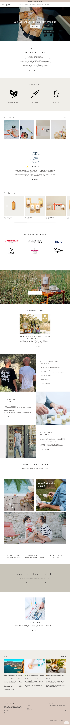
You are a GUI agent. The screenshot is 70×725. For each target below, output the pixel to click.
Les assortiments (59, 130)
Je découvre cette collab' (35, 346)
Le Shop (28, 705)
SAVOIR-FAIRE (32, 4)
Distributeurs (29, 709)
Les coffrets (42, 130)
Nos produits (8, 416)
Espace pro (29, 710)
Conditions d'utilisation (53, 720)
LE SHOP (21, 4)
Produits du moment (11, 193)
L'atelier (28, 708)
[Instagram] (4, 712)
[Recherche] (65, 5)
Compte (61, 4)
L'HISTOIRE (26, 4)
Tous (65, 117)
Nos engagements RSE (62, 720)
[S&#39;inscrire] (45, 582)
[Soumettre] (65, 710)
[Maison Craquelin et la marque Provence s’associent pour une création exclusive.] (35, 324)
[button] (33, 39)
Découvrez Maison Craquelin (35, 70)
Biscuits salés (11, 130)
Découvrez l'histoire (46, 383)
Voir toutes (63, 656)
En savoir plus (35, 179)
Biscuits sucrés (27, 130)
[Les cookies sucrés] (35, 206)
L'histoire (28, 706)
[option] (35, 24)
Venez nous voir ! (45, 449)
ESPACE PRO (47, 4)
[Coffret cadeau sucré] (56, 206)
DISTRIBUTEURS (40, 4)
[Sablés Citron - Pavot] (14, 206)
